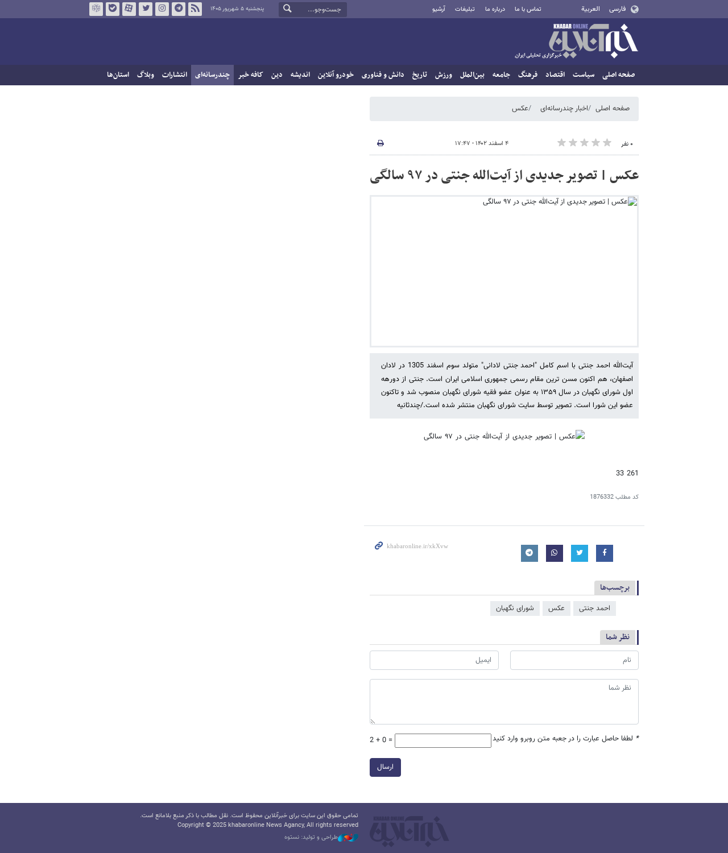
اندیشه (300, 75)
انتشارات (174, 75)
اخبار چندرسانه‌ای (564, 108)
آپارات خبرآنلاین (129, 9)
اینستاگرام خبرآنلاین (162, 9)
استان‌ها (118, 75)
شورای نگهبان (515, 608)
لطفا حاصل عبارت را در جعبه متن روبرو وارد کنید (566, 739)
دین (277, 75)
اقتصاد (555, 75)
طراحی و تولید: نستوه (311, 837)
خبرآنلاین (576, 42)
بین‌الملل (472, 75)
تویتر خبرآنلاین (145, 9)
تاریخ (419, 75)
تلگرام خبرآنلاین (178, 9)
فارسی (617, 9)
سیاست (583, 75)
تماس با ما (528, 9)
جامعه (501, 75)
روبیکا (96, 9)
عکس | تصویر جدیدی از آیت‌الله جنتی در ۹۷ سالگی (504, 175)
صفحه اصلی (618, 75)
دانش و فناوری (383, 75)
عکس (520, 108)
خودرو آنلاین (336, 75)
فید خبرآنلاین (195, 9)
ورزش (443, 75)
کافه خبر (250, 75)
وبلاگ (145, 75)
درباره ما (495, 9)
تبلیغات (465, 9)
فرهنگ (527, 75)
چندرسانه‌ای (212, 75)
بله (112, 9)
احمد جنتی (594, 608)
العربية (590, 9)
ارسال (385, 767)
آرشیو (438, 9)
